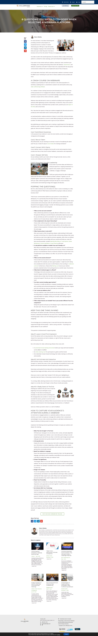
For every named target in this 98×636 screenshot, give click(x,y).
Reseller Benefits (64, 588)
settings (58, 634)
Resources (39, 588)
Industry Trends (49, 555)
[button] (39, 6)
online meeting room (40, 352)
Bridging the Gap (49, 587)
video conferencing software (38, 86)
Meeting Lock (55, 266)
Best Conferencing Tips (65, 557)
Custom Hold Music (45, 243)
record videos (50, 143)
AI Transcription (64, 241)
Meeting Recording (55, 241)
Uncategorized (34, 590)
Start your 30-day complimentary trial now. (52, 513)
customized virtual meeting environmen (44, 347)
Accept (66, 634)
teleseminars (66, 64)
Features (33, 556)
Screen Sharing (54, 243)
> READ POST (34, 566)
